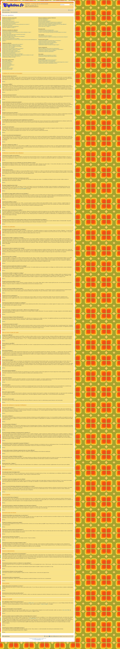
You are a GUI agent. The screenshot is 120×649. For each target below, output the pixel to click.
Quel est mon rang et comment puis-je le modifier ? (11, 38)
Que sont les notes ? (5, 67)
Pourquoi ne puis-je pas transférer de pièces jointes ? (11, 51)
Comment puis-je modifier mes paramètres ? (9, 31)
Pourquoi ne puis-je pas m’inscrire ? (8, 21)
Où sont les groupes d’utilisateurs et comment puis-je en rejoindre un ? (50, 22)
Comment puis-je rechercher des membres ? (46, 43)
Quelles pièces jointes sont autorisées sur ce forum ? (47, 55)
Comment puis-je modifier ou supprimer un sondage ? (11, 49)
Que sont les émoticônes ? (6, 62)
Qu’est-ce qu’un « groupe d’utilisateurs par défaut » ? (47, 25)
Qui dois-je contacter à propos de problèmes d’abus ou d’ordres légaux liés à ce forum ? (53, 62)
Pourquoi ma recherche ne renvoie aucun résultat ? (47, 41)
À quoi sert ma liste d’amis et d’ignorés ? (45, 35)
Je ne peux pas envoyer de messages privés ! (46, 30)
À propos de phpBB (44, 604)
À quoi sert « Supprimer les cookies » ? (9, 27)
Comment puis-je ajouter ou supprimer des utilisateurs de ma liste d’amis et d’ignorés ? (53, 36)
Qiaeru (42, 639)
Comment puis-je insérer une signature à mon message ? (12, 46)
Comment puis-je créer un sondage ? (8, 47)
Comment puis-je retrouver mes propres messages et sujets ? (48, 44)
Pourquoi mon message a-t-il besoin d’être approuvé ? (11, 56)
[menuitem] (9, 10)
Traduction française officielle (36, 639)
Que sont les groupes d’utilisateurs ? (44, 21)
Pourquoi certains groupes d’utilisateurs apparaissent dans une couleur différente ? (52, 24)
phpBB (35, 638)
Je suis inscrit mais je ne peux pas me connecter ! (10, 22)
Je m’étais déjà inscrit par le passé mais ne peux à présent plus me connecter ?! (15, 24)
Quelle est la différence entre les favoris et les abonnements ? (48, 48)
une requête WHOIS (32, 618)
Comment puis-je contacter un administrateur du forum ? (48, 63)
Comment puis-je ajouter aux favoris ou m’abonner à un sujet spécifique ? (50, 49)
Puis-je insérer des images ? (7, 63)
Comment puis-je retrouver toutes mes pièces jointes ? (47, 56)
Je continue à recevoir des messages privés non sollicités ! (48, 31)
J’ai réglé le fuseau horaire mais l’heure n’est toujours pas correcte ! (13, 34)
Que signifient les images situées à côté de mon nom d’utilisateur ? (13, 36)
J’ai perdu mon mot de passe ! (7, 25)
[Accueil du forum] (13, 5)
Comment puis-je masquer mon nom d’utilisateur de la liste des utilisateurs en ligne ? (16, 32)
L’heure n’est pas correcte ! (7, 33)
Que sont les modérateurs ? (43, 20)
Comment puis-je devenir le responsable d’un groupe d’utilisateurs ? (50, 23)
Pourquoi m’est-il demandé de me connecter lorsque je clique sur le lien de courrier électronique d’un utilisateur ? (19, 40)
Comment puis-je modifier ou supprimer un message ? (11, 45)
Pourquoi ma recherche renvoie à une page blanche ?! (47, 42)
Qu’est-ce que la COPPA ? (6, 20)
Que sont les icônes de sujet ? (7, 69)
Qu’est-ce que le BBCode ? (7, 60)
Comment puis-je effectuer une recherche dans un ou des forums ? (49, 40)
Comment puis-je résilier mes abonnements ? (46, 51)
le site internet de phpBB (21, 188)
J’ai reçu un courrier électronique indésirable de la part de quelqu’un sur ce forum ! (52, 32)
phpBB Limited (31, 602)
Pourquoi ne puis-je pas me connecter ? (9, 23)
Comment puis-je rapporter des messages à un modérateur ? (12, 53)
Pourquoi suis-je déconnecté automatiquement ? (10, 26)
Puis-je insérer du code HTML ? (7, 61)
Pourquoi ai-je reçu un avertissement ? (9, 52)
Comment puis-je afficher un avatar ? (8, 37)
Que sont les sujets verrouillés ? (7, 68)
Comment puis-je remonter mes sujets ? (9, 57)
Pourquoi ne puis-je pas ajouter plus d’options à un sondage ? (13, 48)
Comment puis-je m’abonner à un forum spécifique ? (47, 50)
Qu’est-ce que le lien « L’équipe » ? (44, 26)
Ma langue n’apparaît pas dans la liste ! (9, 35)
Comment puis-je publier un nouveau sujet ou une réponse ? (12, 44)
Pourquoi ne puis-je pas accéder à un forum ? (10, 50)
